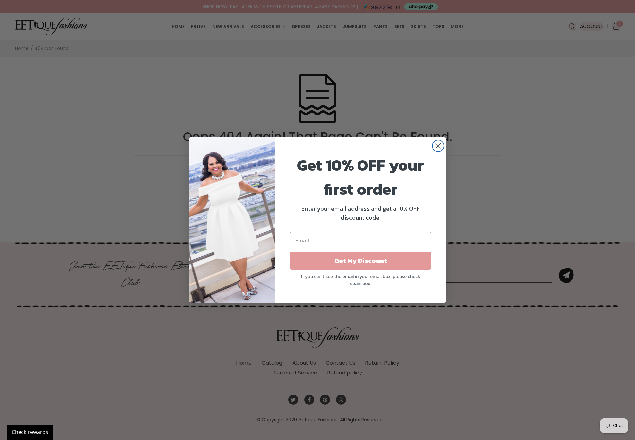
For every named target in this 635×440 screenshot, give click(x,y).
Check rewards (30, 432)
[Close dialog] (438, 146)
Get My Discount (360, 261)
